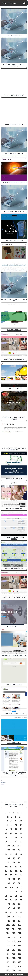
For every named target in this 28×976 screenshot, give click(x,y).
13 (21, 821)
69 (11, 887)
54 (6, 871)
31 (11, 841)
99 (19, 921)
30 (6, 841)
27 (11, 837)
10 (7, 821)
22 (6, 833)
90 (6, 912)
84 (9, 904)
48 (14, 862)
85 (14, 904)
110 (14, 937)
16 (16, 825)
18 (6, 829)
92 (16, 912)
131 (13, 966)
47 (9, 862)
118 (8, 950)
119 (13, 950)
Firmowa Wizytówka (9, 3)
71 (21, 887)
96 (19, 916)
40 (6, 854)
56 (16, 871)
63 (14, 879)
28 (16, 837)
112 (8, 941)
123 (19, 954)
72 (6, 891)
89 (19, 908)
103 (7, 929)
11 (11, 821)
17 (21, 825)
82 (16, 900)
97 (9, 921)
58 (6, 875)
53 (21, 866)
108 (19, 933)
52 (16, 866)
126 (19, 958)
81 (11, 900)
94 (9, 916)
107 (13, 933)
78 (16, 896)
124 (7, 958)
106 (7, 933)
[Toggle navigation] (24, 3)
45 (14, 858)
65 (9, 883)
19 (11, 829)
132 (19, 966)
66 (14, 883)
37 (9, 850)
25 (21, 833)
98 (14, 921)
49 (19, 862)
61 (21, 875)
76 (6, 896)
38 (14, 850)
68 (6, 887)
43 (21, 854)
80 (6, 900)
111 (19, 937)
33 (21, 841)
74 (16, 891)
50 (6, 866)
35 (14, 846)
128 (13, 962)
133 (7, 970)
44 (9, 858)
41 (11, 854)
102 (19, 925)
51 (11, 866)
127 (7, 962)
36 (19, 846)
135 (19, 970)
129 (19, 962)
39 (19, 850)
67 (19, 883)
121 (8, 954)
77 (11, 896)
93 (21, 912)
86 (19, 904)
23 (11, 833)
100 (8, 925)
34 (9, 846)
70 (16, 887)
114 (19, 941)
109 (8, 937)
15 (11, 825)
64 (19, 879)
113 (13, 941)
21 (21, 829)
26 (6, 837)
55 (11, 871)
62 (9, 879)
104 (13, 929)
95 (14, 916)
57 (21, 871)
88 (14, 908)
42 (16, 854)
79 (21, 896)
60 (16, 875)
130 (8, 966)
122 (13, 954)
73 (11, 891)
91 (11, 912)
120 (19, 950)
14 (7, 825)
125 (13, 958)
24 (16, 833)
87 (9, 908)
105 (19, 929)
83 (21, 900)
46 (19, 858)
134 (13, 970)
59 (11, 875)
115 (8, 945)
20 (16, 829)
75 (21, 891)
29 (21, 837)
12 (16, 821)
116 (13, 945)
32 (16, 841)
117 (19, 945)
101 (13, 925)
